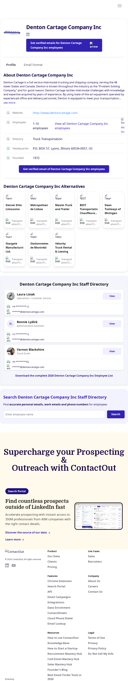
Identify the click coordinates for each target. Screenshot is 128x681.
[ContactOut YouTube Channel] (14, 620)
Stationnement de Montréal (39, 245)
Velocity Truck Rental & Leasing (63, 247)
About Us (94, 581)
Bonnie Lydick (27, 322)
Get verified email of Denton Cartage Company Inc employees (64, 169)
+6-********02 (20, 361)
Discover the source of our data (26, 532)
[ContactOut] (21, 5)
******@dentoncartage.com (28, 311)
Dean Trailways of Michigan (113, 209)
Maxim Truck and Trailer (63, 207)
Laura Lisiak (26, 294)
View (112, 296)
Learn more (13, 539)
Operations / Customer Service (34, 298)
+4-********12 (20, 306)
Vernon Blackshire (30, 349)
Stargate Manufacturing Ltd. (14, 247)
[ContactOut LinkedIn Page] (7, 620)
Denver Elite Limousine (14, 207)
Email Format (33, 65)
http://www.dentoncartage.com (55, 113)
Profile (11, 65)
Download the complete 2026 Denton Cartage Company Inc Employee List (64, 375)
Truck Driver (23, 353)
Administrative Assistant (30, 325)
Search (115, 414)
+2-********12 (20, 334)
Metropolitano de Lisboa (39, 207)
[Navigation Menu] (119, 5)
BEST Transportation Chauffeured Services (89, 209)
